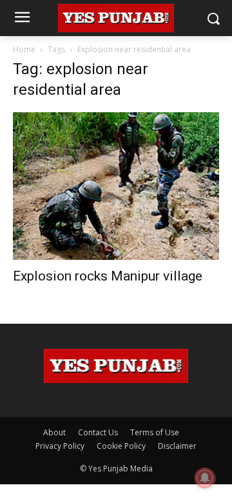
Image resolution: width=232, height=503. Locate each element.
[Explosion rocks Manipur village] (116, 186)
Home (24, 49)
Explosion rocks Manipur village (107, 276)
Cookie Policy (121, 445)
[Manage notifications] (205, 478)
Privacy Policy (59, 445)
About (54, 432)
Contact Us (98, 432)
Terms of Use (154, 432)
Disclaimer (177, 445)
